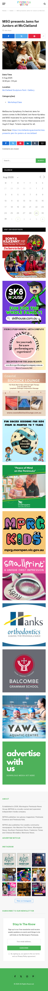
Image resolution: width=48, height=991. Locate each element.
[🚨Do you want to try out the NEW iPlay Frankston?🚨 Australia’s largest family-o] (24, 874)
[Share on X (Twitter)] (21, 36)
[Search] (44, 3)
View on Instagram (24, 901)
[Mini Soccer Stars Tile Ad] (24, 440)
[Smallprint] (24, 578)
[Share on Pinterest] (34, 36)
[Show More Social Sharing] (43, 36)
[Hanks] (24, 624)
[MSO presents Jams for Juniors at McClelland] (24, 55)
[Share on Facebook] (8, 36)
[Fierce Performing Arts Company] (24, 348)
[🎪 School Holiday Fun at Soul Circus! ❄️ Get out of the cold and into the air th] (39, 889)
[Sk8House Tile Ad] (24, 302)
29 (36, 213)
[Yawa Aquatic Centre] (24, 716)
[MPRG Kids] (24, 532)
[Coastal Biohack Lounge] (24, 394)
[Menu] (3, 3)
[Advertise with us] (24, 763)
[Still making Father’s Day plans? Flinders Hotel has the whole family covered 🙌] (9, 860)
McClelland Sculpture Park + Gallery (18, 90)
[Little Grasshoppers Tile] (24, 486)
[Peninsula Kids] (24, 4)
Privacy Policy (22, 956)
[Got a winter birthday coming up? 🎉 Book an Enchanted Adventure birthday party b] (39, 874)
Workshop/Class (15, 102)
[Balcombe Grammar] (24, 670)
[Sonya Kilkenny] (24, 256)
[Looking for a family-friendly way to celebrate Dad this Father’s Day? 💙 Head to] (24, 860)
